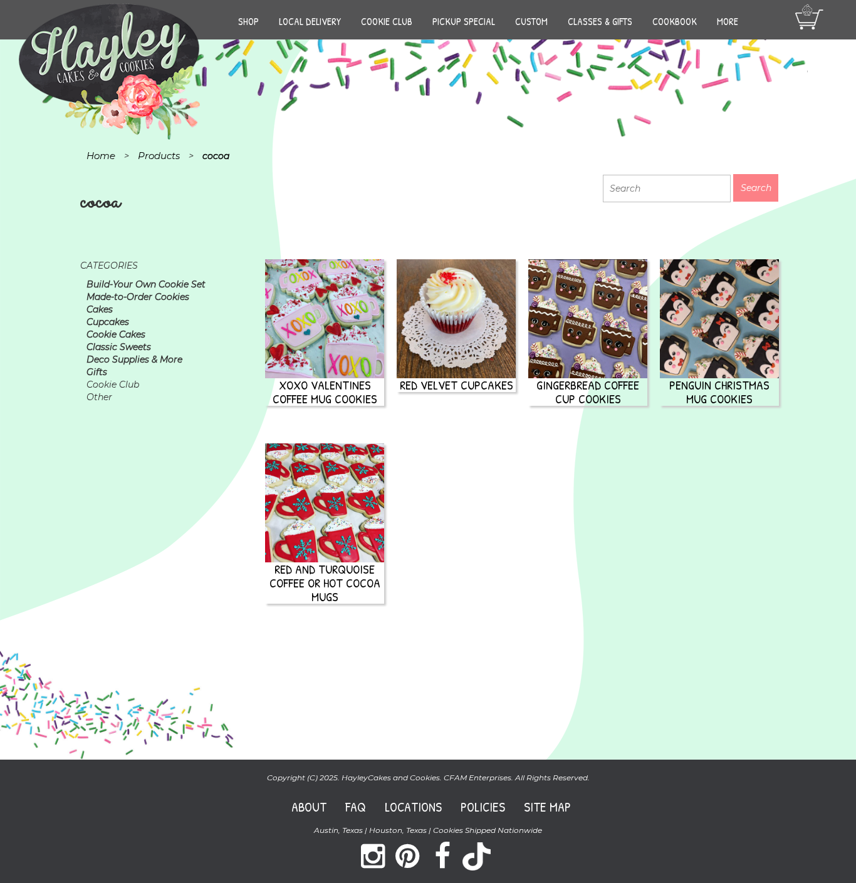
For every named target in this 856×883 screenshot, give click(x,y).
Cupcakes (107, 322)
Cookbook (674, 21)
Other (99, 397)
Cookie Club (386, 21)
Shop (248, 21)
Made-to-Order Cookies (137, 296)
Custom (531, 21)
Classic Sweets (118, 347)
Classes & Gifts (600, 21)
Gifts (96, 372)
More (727, 21)
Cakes (99, 309)
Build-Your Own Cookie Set (146, 284)
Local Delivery (310, 21)
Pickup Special (463, 21)
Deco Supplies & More (134, 359)
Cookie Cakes (115, 334)
